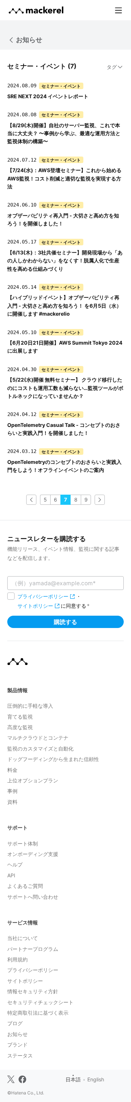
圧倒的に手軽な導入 (30, 706)
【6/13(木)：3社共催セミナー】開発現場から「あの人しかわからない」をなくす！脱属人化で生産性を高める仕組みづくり (65, 260)
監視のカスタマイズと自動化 (40, 748)
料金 (12, 770)
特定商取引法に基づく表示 (37, 1013)
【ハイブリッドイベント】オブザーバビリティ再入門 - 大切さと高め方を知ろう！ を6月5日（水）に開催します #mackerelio (64, 305)
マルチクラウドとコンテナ (37, 738)
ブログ (15, 1023)
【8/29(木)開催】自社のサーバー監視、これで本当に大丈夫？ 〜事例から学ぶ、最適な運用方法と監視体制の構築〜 (63, 133)
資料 (12, 802)
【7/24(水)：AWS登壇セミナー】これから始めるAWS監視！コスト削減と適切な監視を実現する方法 (64, 178)
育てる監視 (20, 717)
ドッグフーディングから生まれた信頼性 (53, 759)
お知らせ (29, 39)
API (11, 875)
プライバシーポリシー (42, 596)
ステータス (20, 1055)
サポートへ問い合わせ (32, 897)
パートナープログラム (32, 949)
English (95, 1079)
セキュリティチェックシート (40, 1002)
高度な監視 (20, 727)
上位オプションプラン (32, 780)
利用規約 (17, 959)
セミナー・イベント (61, 85)
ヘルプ (15, 864)
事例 (12, 791)
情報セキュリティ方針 (32, 991)
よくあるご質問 (25, 886)
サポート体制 (22, 843)
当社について (22, 938)
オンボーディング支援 (32, 854)
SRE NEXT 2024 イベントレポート (47, 96)
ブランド (17, 1044)
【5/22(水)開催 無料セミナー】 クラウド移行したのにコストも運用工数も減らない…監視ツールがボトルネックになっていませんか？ (65, 388)
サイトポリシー (35, 606)
